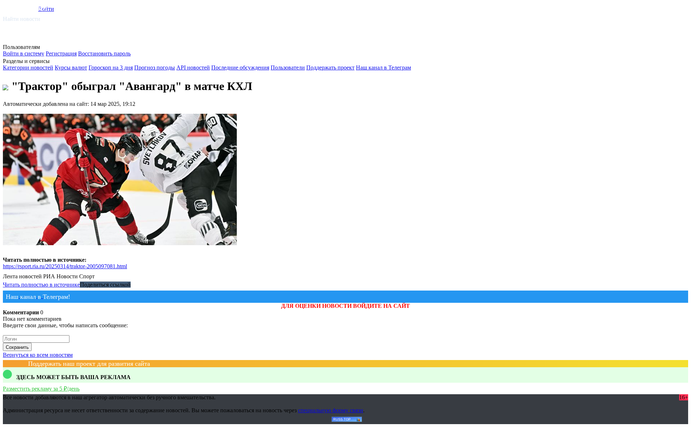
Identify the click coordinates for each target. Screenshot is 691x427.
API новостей (193, 67)
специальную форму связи (330, 410)
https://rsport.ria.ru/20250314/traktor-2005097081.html (65, 266)
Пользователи (288, 67)
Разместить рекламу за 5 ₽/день (41, 389)
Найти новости (21, 19)
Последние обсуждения (240, 67)
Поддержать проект (330, 67)
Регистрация (61, 53)
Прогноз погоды (154, 67)
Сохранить (17, 347)
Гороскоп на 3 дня (111, 67)
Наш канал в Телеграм (383, 67)
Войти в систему (23, 53)
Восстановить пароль (104, 53)
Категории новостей (28, 67)
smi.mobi (31, 8)
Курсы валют (71, 67)
